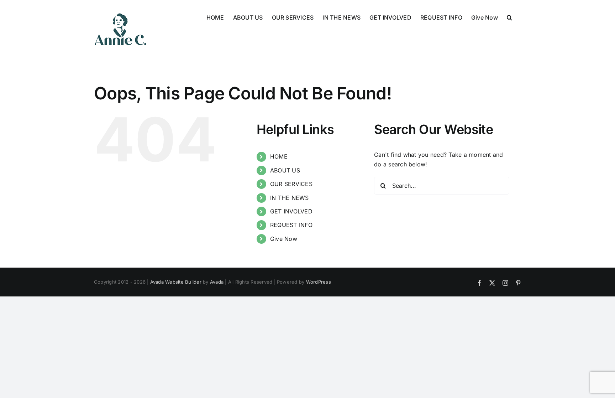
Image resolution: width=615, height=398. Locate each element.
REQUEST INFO (291, 224)
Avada (217, 282)
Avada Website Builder (175, 282)
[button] (509, 16)
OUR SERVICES (291, 183)
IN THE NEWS (289, 197)
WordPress (318, 282)
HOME (279, 156)
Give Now (283, 238)
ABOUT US (285, 170)
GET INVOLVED (291, 211)
